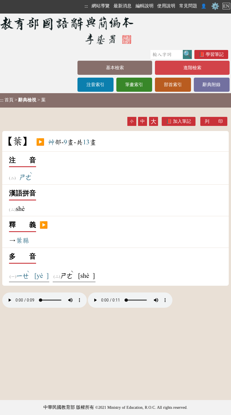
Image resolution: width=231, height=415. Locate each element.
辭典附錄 (212, 84)
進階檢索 (192, 67)
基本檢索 (115, 67)
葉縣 (22, 240)
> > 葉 (23, 99)
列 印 (214, 121)
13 (86, 142)
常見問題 (188, 5)
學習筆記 (215, 54)
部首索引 (173, 84)
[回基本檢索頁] (67, 30)
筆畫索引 (134, 84)
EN (226, 6)
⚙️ (215, 6)
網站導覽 (101, 5)
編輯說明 (145, 5)
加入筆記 (182, 121)
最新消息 (123, 5)
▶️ (40, 142)
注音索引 (95, 84)
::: (86, 6)
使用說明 (166, 5)
